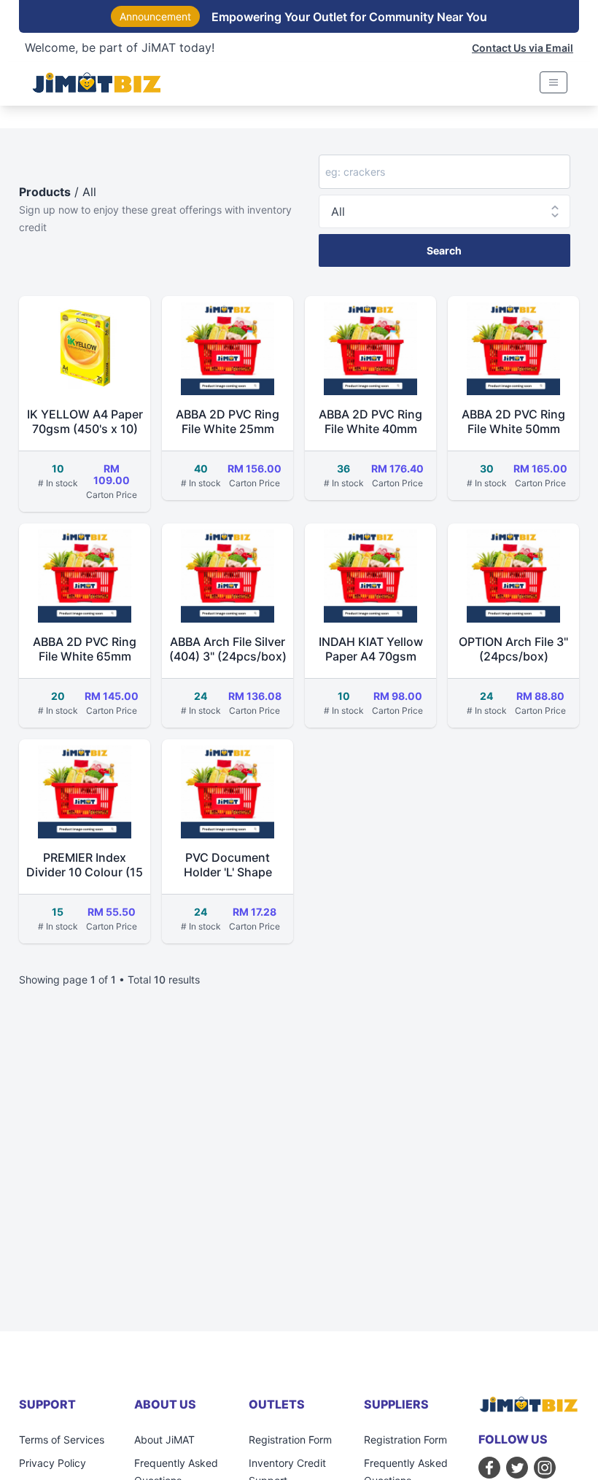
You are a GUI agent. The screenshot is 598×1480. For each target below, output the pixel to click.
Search (444, 250)
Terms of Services (61, 1439)
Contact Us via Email (522, 48)
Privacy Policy (52, 1463)
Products (45, 191)
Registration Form (290, 1439)
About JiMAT (164, 1439)
